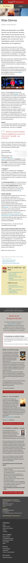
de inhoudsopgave (10, 417)
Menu (1, 2)
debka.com (11, 214)
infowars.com (18, 214)
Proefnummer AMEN (8, 540)
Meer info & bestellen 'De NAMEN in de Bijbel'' (13, 492)
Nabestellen (5, 550)
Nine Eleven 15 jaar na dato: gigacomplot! (11, 263)
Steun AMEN (6, 541)
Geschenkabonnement (8, 538)
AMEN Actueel (6, 526)
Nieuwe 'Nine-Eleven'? (13, 285)
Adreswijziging (6, 548)
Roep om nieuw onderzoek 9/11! (9, 260)
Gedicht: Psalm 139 (12, 275)
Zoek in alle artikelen (8, 528)
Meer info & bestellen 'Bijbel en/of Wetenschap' (13, 391)
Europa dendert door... (13, 292)
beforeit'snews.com (6, 215)
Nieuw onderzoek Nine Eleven (8, 261)
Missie (4, 543)
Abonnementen (6, 536)
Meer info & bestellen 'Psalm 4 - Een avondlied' (13, 423)
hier (20, 190)
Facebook (5, 531)
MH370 (20, 72)
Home (4, 525)
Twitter (4, 530)
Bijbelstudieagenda (7, 557)
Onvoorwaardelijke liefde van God (16, 272)
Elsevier (6, 207)
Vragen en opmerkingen (8, 552)
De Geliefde (11, 278)
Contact (4, 506)
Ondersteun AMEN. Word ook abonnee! (13, 310)
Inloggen (21, 6)
